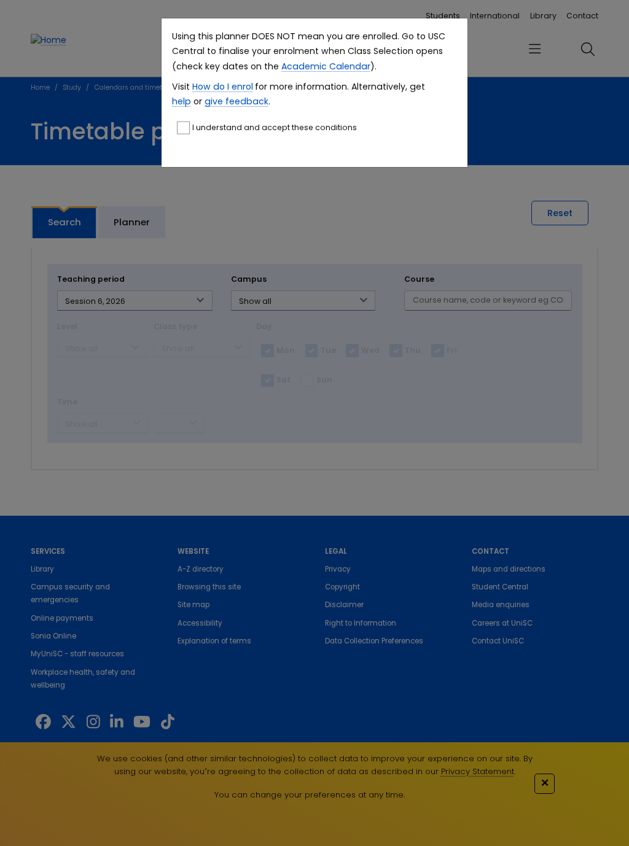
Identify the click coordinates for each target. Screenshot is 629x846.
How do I (210, 86)
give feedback (236, 101)
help (181, 101)
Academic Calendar (325, 66)
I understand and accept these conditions (274, 127)
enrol (241, 86)
